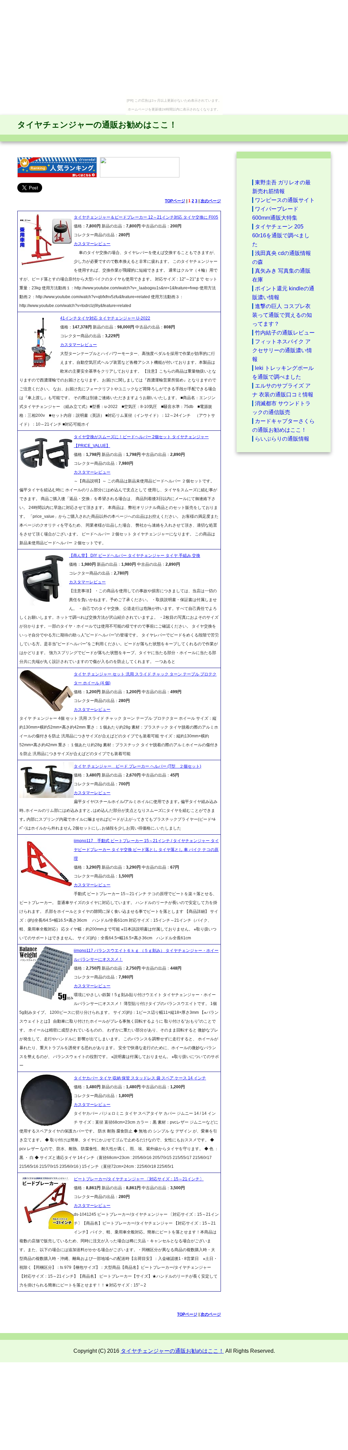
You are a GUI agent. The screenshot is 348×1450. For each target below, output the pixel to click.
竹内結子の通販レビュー (285, 333)
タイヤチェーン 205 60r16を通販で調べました (281, 235)
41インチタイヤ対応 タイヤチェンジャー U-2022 (105, 318)
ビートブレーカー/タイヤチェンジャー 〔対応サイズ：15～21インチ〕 (139, 1179)
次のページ (211, 201)
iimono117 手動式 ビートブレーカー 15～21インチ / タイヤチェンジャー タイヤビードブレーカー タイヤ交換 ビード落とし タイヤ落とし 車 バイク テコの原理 (146, 849)
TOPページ (175, 201)
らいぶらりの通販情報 (282, 439)
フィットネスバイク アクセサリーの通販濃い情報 (282, 350)
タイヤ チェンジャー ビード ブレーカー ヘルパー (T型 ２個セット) (137, 766)
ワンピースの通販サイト (285, 200)
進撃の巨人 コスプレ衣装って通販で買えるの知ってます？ (282, 315)
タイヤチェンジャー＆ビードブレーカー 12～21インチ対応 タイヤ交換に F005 (146, 217)
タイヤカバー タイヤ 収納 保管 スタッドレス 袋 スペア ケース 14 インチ (140, 1078)
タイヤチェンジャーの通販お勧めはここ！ (97, 124)
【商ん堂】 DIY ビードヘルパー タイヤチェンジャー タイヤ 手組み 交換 (134, 555)
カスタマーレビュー (92, 243)
